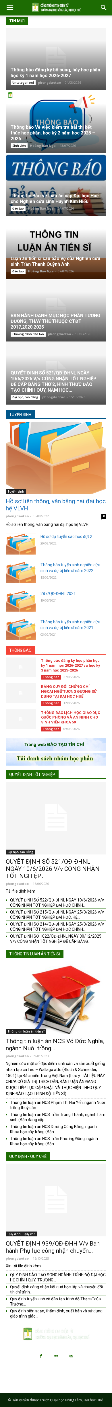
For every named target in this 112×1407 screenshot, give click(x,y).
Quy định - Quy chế (28, 1156)
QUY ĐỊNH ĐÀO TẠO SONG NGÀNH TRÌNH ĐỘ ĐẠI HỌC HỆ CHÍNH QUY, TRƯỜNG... (58, 1277)
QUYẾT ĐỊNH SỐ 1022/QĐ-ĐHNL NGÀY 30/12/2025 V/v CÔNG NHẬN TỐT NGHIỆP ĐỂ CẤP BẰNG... (55, 939)
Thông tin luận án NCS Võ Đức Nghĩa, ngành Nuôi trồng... (55, 1045)
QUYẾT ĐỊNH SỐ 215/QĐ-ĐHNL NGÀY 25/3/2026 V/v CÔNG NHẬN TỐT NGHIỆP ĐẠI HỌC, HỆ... (57, 915)
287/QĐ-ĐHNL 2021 (58, 593)
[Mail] (71, 1356)
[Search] (104, 7)
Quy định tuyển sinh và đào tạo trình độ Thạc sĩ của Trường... (55, 1301)
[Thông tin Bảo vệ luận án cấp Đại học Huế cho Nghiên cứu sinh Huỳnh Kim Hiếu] (56, 185)
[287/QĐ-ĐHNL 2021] (21, 601)
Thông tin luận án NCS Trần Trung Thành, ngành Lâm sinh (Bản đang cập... (57, 1117)
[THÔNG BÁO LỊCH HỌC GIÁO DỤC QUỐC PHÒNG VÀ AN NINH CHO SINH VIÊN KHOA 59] (21, 719)
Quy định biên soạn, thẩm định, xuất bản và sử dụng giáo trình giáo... (56, 1313)
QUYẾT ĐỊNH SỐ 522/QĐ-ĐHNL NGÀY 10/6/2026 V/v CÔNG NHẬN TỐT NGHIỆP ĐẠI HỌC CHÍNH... (57, 903)
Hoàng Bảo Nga (43, 145)
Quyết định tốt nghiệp (32, 774)
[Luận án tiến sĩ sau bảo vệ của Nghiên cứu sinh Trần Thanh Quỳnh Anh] (56, 248)
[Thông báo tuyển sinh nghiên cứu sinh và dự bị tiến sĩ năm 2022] (21, 572)
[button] (10, 7)
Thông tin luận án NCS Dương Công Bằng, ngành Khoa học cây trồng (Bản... (53, 1129)
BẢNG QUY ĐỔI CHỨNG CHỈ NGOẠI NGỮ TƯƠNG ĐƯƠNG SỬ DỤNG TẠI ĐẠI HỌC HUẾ (68, 691)
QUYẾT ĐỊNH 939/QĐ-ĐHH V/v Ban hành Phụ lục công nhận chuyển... (53, 1247)
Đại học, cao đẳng (25, 397)
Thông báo (20, 650)
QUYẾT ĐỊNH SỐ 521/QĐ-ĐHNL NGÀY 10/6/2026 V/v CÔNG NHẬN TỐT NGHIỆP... (53, 868)
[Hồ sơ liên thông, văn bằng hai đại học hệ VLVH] (56, 458)
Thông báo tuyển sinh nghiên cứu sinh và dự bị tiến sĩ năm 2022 (70, 568)
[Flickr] (56, 1356)
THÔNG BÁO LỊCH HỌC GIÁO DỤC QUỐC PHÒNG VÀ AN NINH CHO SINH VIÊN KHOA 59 (70, 718)
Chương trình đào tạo (28, 334)
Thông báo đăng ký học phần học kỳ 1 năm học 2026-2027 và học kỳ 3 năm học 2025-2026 (70, 665)
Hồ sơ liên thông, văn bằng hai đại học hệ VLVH (56, 505)
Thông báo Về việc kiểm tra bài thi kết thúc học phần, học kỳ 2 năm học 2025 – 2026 (53, 132)
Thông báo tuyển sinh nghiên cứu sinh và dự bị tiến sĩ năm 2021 (70, 625)
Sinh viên (19, 146)
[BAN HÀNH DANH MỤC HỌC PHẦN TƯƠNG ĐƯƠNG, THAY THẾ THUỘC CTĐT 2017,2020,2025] (56, 310)
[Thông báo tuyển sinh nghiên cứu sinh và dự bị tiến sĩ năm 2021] (21, 629)
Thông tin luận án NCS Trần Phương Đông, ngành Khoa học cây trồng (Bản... (54, 1141)
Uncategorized (23, 83)
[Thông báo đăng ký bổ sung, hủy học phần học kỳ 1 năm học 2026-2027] (56, 59)
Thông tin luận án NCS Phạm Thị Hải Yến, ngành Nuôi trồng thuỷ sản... (57, 1105)
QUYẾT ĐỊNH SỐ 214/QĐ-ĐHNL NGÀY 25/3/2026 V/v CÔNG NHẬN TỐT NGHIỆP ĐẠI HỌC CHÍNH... (57, 927)
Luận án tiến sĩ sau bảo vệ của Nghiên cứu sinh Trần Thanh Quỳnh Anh (55, 261)
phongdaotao (49, 82)
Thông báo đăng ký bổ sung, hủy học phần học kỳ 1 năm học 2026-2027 (55, 72)
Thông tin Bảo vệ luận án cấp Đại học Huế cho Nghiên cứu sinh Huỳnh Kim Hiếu (55, 198)
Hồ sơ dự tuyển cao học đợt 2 (66, 536)
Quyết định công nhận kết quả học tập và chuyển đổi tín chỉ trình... (56, 1289)
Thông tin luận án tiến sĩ (34, 954)
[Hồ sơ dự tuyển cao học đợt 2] (21, 544)
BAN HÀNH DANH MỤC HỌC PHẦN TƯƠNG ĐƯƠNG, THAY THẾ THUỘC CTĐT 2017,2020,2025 (55, 321)
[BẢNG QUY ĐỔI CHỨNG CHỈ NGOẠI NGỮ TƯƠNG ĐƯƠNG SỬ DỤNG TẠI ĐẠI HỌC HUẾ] (21, 693)
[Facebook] (41, 1356)
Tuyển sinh (20, 414)
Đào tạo (18, 208)
